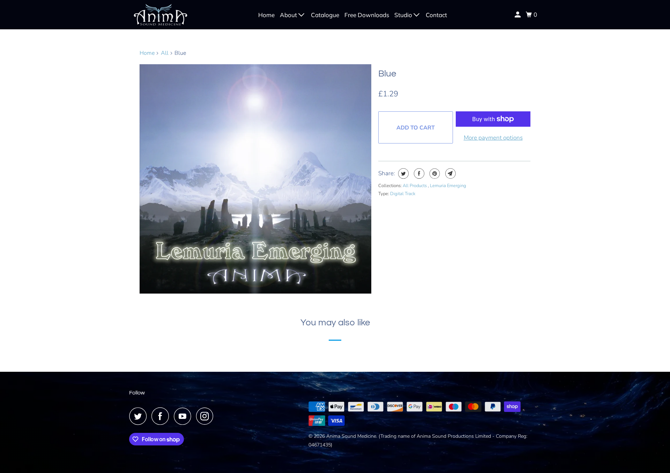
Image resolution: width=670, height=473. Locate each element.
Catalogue (325, 15)
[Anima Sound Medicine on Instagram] (206, 416)
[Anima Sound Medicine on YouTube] (184, 416)
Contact (436, 15)
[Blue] (255, 179)
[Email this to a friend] (450, 173)
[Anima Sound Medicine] (160, 14)
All (165, 53)
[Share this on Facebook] (418, 173)
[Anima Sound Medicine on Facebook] (161, 416)
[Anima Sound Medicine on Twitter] (139, 416)
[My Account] (518, 14)
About (289, 15)
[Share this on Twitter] (402, 173)
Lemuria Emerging (448, 186)
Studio (404, 15)
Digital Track (402, 194)
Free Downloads (366, 15)
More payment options (493, 138)
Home (266, 15)
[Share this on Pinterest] (434, 173)
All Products (415, 186)
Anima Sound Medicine (351, 436)
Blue (387, 73)
